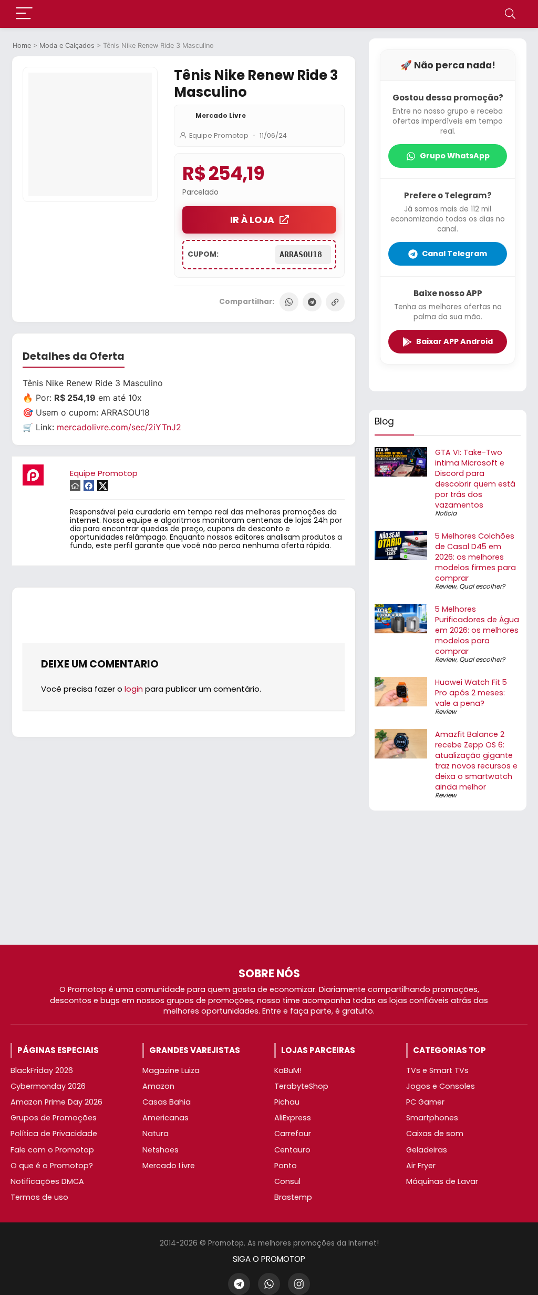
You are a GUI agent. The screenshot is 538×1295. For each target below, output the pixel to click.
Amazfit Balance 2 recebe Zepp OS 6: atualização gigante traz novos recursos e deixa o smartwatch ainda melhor (476, 760)
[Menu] (24, 14)
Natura (155, 1133)
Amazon (158, 1086)
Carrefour (292, 1133)
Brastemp (293, 1197)
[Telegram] (312, 301)
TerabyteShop (301, 1086)
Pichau (286, 1102)
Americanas (165, 1117)
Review (446, 586)
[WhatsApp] (289, 301)
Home (22, 45)
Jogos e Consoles (440, 1086)
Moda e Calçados (67, 45)
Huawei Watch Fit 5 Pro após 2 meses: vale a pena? (471, 693)
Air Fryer (421, 1165)
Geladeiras (426, 1150)
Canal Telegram (454, 253)
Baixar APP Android (454, 341)
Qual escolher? (482, 586)
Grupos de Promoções (54, 1117)
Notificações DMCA (47, 1181)
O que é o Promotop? (52, 1165)
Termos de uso (39, 1197)
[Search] (510, 14)
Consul (287, 1181)
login (134, 688)
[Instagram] (299, 1284)
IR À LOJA (252, 220)
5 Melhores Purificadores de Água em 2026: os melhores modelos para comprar (477, 630)
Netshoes (160, 1150)
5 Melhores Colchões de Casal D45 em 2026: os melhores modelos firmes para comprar (475, 557)
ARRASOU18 (303, 254)
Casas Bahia (166, 1102)
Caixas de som (434, 1133)
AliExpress (292, 1117)
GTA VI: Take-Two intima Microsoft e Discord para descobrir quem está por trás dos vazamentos (475, 478)
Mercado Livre (220, 115)
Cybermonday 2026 (48, 1086)
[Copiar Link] (335, 301)
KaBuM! (288, 1070)
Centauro (292, 1150)
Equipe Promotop (219, 135)
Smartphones (432, 1117)
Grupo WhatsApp (455, 155)
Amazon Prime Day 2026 (56, 1102)
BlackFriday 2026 (42, 1070)
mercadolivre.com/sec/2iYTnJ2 (119, 427)
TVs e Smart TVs (437, 1070)
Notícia (446, 513)
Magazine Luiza (171, 1070)
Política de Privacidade (54, 1133)
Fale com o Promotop (52, 1150)
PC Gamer (425, 1102)
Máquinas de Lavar (442, 1181)
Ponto (285, 1165)
